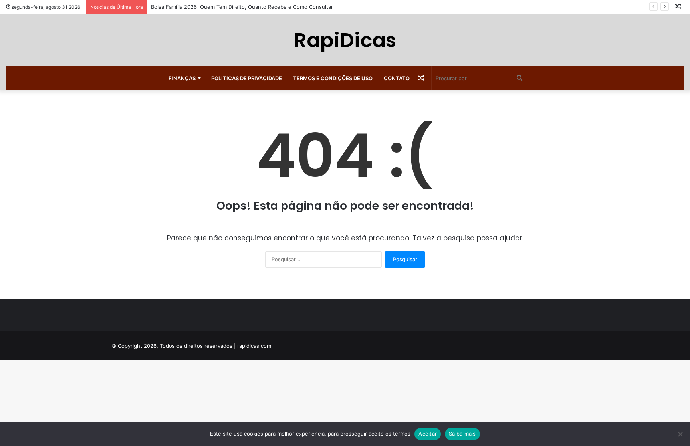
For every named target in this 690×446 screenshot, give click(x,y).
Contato (397, 78)
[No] (680, 434)
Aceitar (427, 433)
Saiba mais (462, 433)
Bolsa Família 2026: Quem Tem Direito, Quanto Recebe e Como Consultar (242, 7)
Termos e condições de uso (333, 78)
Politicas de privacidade (246, 78)
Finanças (182, 78)
